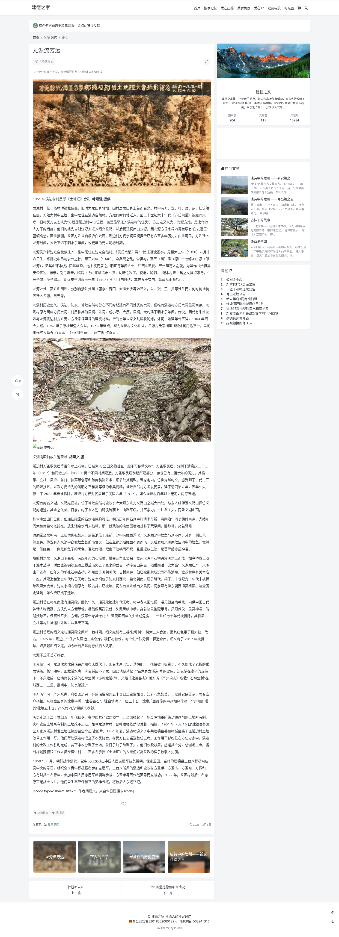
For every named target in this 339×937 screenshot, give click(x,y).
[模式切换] (299, 7)
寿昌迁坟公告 (236, 294)
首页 (197, 8)
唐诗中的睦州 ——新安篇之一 (272, 178)
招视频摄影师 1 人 (239, 323)
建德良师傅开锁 (237, 318)
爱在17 (259, 8)
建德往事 (42, 813)
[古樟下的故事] (234, 227)
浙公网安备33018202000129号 (155, 921)
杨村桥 (59, 813)
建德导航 (274, 8)
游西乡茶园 (259, 241)
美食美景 (243, 8)
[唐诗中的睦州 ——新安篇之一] (234, 185)
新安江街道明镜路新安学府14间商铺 (252, 313)
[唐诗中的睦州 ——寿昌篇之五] (234, 206)
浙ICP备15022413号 (194, 921)
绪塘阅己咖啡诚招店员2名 (245, 303)
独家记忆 (210, 8)
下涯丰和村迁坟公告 (240, 289)
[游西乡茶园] (234, 248)
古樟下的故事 (260, 220)
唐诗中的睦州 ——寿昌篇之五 (272, 199)
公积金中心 (234, 279)
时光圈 (289, 8)
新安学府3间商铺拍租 (241, 299)
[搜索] (306, 7)
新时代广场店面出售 (240, 284)
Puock (178, 928)
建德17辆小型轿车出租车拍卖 (247, 308)
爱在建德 (227, 8)
